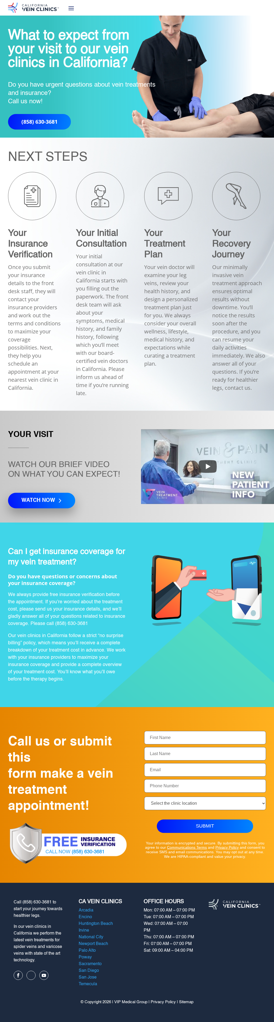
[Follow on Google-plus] (31, 975)
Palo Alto (87, 951)
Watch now (38, 500)
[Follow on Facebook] (18, 975)
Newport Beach (93, 944)
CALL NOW (75, 852)
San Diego (89, 971)
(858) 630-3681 (39, 121)
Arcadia (86, 910)
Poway (85, 957)
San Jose (88, 977)
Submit (205, 826)
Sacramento (90, 964)
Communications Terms (187, 847)
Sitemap (186, 1002)
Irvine (84, 930)
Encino (85, 917)
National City (91, 937)
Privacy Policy (227, 847)
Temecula (88, 984)
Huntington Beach (96, 924)
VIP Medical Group (130, 1002)
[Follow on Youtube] (43, 975)
